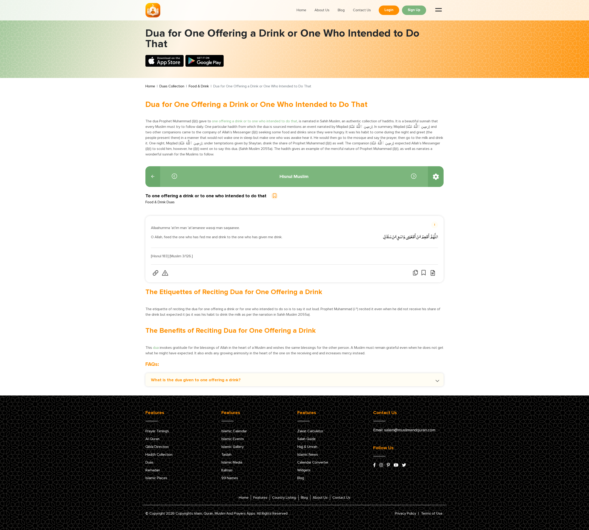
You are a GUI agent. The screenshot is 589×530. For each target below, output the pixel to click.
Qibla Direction (157, 447)
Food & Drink (199, 86)
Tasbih (226, 454)
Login (388, 10)
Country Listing (284, 497)
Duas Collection (171, 86)
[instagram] (381, 465)
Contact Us (362, 10)
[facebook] (374, 465)
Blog (341, 10)
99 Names (229, 478)
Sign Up (414, 10)
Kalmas (227, 470)
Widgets (304, 470)
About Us (322, 10)
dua (156, 348)
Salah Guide (306, 439)
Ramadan (152, 470)
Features (260, 497)
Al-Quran (152, 439)
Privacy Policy (405, 513)
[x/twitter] (404, 465)
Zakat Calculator (310, 431)
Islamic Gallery (232, 447)
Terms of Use (431, 513)
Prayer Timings (157, 431)
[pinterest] (388, 465)
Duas (149, 462)
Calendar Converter (312, 462)
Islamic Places (156, 478)
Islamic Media (231, 462)
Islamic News (307, 454)
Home (301, 10)
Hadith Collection (159, 454)
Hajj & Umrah (307, 447)
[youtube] (396, 465)
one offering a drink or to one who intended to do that (254, 121)
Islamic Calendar (234, 431)
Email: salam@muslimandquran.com (404, 430)
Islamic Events (232, 439)
